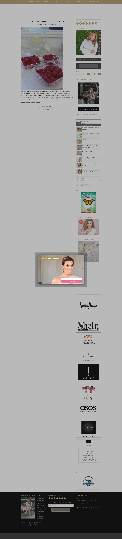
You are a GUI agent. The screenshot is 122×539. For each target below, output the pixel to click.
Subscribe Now (71, 281)
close (40, 282)
